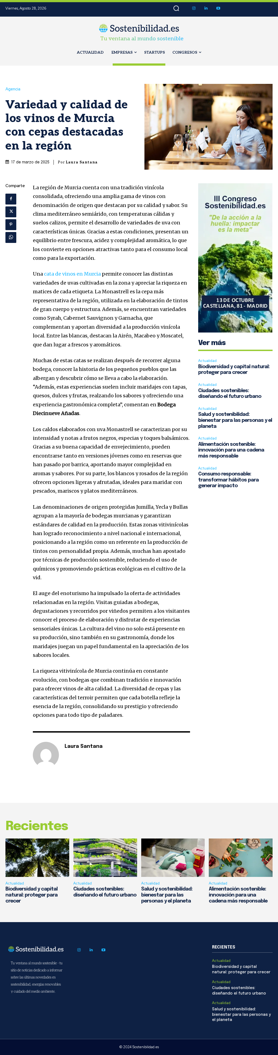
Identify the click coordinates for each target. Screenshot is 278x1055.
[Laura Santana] (46, 755)
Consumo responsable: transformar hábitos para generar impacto (228, 480)
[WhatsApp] (10, 237)
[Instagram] (193, 8)
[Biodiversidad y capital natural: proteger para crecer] (37, 857)
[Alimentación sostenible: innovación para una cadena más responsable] (241, 857)
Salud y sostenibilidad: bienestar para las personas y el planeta (235, 420)
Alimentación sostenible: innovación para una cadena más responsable (231, 450)
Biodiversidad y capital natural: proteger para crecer (31, 895)
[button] (176, 8)
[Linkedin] (206, 8)
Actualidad (207, 360)
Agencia (12, 89)
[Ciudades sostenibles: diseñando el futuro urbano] (105, 857)
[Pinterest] (10, 224)
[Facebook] (10, 199)
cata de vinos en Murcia (72, 274)
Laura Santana (82, 162)
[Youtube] (218, 8)
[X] (10, 211)
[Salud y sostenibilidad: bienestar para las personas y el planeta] (173, 857)
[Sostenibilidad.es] (139, 28)
